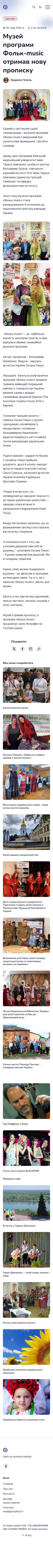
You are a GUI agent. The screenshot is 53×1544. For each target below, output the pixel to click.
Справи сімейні (13, 1525)
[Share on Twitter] (14, 649)
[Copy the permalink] (39, 649)
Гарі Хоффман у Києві (15, 1124)
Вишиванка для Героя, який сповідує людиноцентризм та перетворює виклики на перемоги (24, 961)
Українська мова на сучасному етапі (23, 1419)
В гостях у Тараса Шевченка (19, 1225)
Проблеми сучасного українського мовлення (22, 1371)
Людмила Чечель (21, 79)
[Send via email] (31, 649)
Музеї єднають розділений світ (21, 855)
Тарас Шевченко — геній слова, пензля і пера (26, 1274)
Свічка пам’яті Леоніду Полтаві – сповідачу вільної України (21, 1066)
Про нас (8, 1488)
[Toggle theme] (40, 7)
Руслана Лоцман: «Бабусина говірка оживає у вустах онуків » (23, 756)
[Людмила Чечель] (6, 80)
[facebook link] (6, 1466)
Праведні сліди (11, 1178)
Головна (8, 1483)
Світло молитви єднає (15, 708)
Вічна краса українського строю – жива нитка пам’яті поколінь (25, 806)
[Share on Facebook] (22, 649)
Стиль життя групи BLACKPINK (21, 1171)
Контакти (8, 1493)
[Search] (33, 7)
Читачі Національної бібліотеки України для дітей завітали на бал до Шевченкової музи (26, 1014)
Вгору (28, 1535)
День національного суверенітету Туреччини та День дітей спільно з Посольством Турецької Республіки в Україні (24, 906)
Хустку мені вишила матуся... (19, 1322)
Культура (10, 18)
